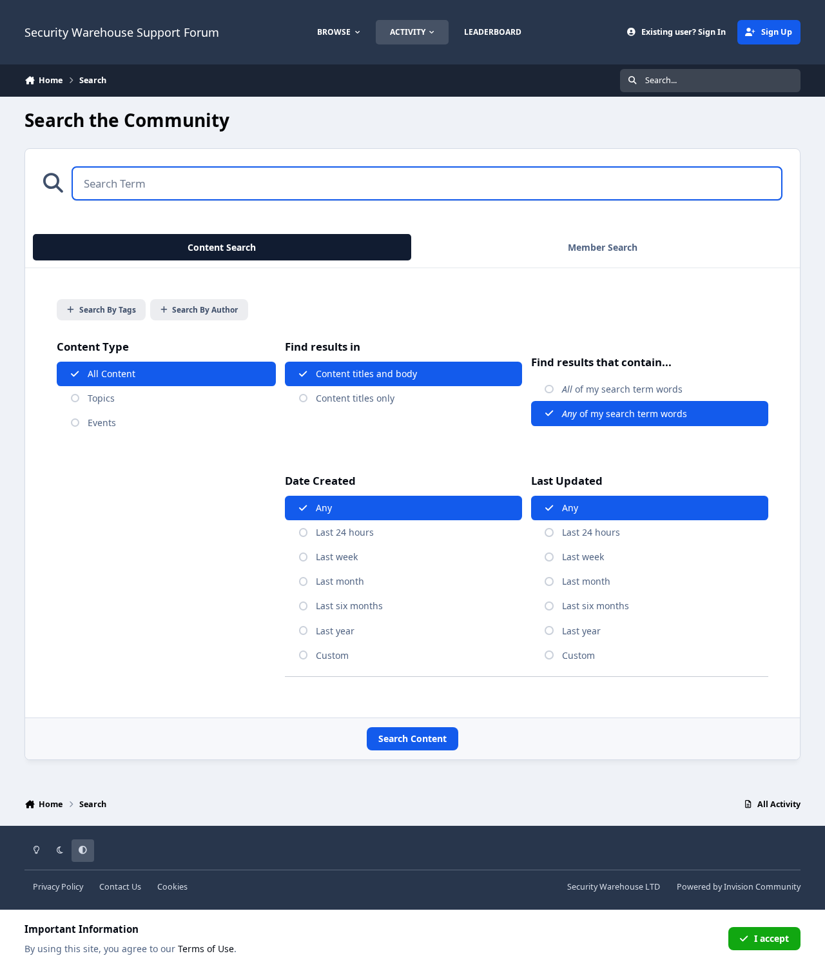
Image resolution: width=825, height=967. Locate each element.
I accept (771, 938)
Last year (335, 631)
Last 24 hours (345, 532)
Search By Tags (107, 309)
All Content (111, 373)
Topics (101, 398)
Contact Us (120, 886)
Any (324, 508)
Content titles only (355, 398)
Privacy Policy (58, 886)
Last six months (349, 606)
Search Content (412, 738)
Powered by (739, 886)
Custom (332, 655)
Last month (340, 581)
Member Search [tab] (602, 247)
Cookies (172, 886)
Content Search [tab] (222, 247)
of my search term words (622, 389)
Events (102, 422)
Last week (337, 557)
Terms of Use (206, 949)
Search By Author (205, 309)
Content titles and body (366, 373)
